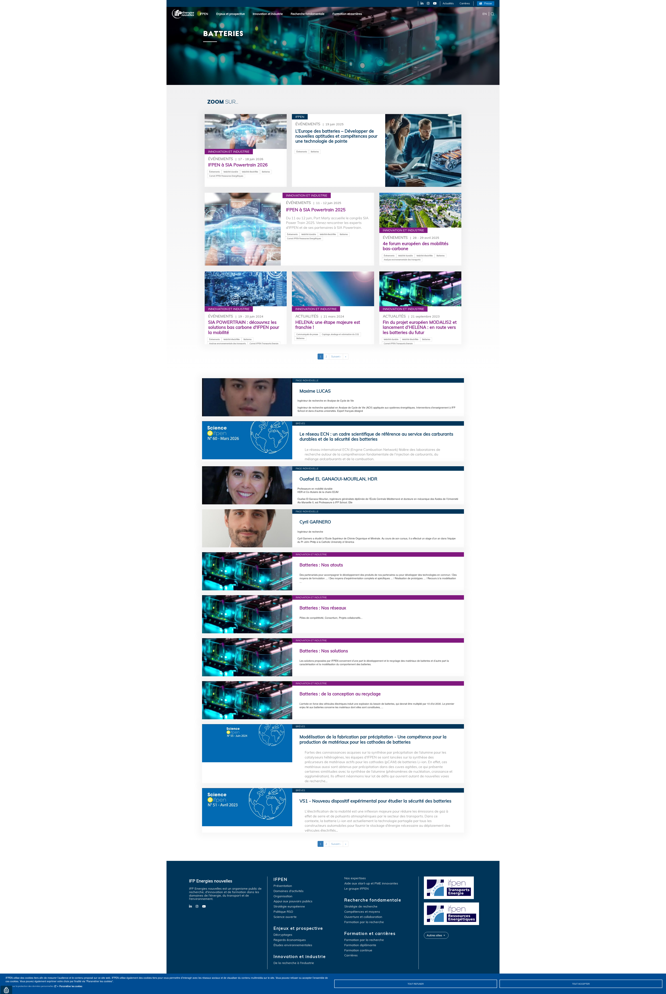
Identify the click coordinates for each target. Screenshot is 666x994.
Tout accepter (581, 983)
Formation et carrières (347, 14)
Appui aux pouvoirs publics (293, 901)
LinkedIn (420, 3)
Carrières (465, 3)
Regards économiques (290, 940)
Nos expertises (355, 878)
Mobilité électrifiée (250, 172)
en (485, 14)
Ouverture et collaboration (363, 917)
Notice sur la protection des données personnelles (29, 986)
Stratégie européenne (289, 906)
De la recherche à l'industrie (294, 963)
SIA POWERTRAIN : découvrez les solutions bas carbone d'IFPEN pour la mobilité (243, 327)
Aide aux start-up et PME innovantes (371, 883)
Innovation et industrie (268, 14)
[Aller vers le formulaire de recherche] (492, 13)
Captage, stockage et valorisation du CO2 (340, 334)
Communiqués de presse (307, 334)
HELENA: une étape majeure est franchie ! (327, 324)
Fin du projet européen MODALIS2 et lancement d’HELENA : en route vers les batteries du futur (420, 327)
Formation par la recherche (364, 922)
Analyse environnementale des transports (402, 259)
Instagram (428, 3)
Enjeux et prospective (230, 14)
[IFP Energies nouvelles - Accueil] (183, 14)
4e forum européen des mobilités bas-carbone (415, 246)
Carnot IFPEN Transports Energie (264, 343)
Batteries (266, 172)
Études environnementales (293, 945)
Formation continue (358, 950)
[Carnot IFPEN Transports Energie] (452, 887)
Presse (488, 3)
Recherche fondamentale (307, 14)
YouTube (434, 3)
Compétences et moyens (362, 911)
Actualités (448, 3)
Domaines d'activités (289, 891)
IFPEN (204, 14)
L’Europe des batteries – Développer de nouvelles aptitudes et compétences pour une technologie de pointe (336, 136)
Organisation (283, 896)
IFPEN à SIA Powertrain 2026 (238, 164)
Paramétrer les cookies (70, 986)
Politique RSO (283, 911)
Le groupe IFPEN (356, 888)
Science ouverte (285, 917)
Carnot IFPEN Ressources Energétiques (226, 176)
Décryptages (283, 934)
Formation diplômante (360, 945)
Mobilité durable (231, 172)
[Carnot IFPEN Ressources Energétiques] (452, 913)
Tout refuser (416, 983)
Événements (220, 158)
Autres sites (434, 935)
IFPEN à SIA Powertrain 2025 (315, 209)
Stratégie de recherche (360, 906)
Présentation (283, 886)
